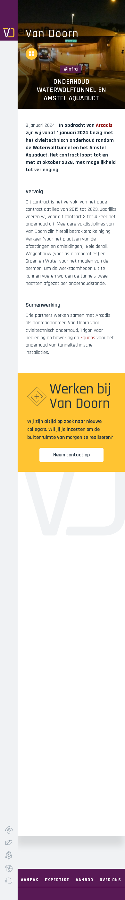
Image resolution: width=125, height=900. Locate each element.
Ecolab (9, 868)
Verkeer (9, 842)
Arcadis (104, 125)
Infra (9, 829)
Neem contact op (71, 455)
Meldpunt (9, 880)
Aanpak (29, 880)
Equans (87, 337)
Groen (9, 855)
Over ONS (110, 880)
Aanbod (84, 880)
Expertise (57, 880)
